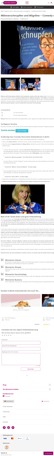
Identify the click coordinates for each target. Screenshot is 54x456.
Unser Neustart (8, 406)
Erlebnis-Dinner (9, 11)
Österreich (46, 401)
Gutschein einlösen (10, 3)
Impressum (6, 411)
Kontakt (7, 396)
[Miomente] (27, 2)
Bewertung (4, 352)
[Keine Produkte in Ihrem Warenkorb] (51, 2)
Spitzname (4, 339)
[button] (2, 308)
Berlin (2, 11)
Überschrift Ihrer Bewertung (9, 345)
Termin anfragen (22, 130)
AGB (4, 417)
